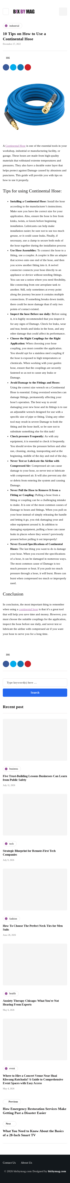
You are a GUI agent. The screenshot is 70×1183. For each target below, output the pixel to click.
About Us (26, 1162)
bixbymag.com (57, 1171)
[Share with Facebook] (6, 67)
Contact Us (9, 1162)
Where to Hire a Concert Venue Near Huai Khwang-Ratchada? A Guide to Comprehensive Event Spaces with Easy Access (33, 1079)
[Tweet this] (13, 67)
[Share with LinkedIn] (20, 67)
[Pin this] (28, 67)
